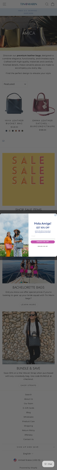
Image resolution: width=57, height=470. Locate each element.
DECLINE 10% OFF (43, 246)
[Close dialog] (55, 215)
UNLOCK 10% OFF (43, 241)
